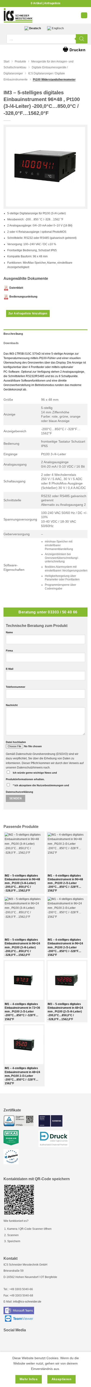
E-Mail (9, 668)
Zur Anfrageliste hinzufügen (27, 313)
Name (9, 632)
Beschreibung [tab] (13, 333)
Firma (9, 650)
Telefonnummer (15, 686)
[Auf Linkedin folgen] (9, 1340)
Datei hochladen (16, 742)
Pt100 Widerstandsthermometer (54, 79)
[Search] (82, 39)
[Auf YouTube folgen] (20, 1340)
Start (6, 61)
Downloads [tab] (11, 343)
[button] (84, 15)
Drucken (74, 49)
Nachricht (12, 705)
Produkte (20, 61)
